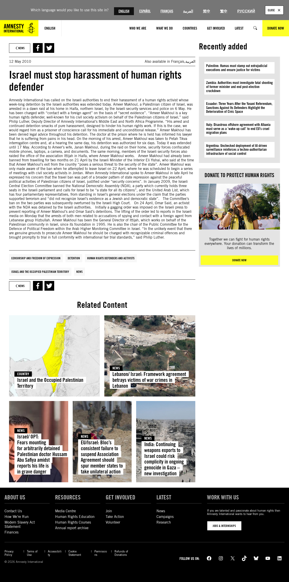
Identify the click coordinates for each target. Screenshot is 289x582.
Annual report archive (72, 528)
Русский (246, 11)
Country (23, 374)
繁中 (223, 11)
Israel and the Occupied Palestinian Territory (40, 272)
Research (163, 522)
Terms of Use (32, 553)
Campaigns (165, 517)
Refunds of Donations (121, 553)
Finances (12, 532)
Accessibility (55, 553)
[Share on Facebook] (38, 48)
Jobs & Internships (224, 526)
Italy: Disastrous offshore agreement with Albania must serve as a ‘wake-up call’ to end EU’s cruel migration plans (238, 129)
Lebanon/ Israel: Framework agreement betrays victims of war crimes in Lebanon (149, 380)
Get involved (120, 497)
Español (145, 11)
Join (109, 511)
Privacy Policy (9, 553)
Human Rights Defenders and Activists (111, 258)
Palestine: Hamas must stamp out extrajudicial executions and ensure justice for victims (236, 68)
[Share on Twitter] (49, 48)
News (79, 272)
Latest (163, 497)
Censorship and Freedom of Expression (36, 258)
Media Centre (65, 511)
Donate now (239, 260)
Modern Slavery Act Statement (20, 524)
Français (167, 11)
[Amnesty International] (19, 28)
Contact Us (13, 511)
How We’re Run (17, 517)
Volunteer (113, 522)
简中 (206, 11)
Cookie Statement (74, 553)
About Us (15, 497)
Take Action (115, 517)
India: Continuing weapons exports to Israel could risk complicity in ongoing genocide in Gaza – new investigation (164, 458)
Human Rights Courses (73, 522)
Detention (74, 258)
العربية (188, 11)
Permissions (100, 553)
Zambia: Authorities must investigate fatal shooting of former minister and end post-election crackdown (239, 87)
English (124, 11)
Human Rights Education (75, 517)
